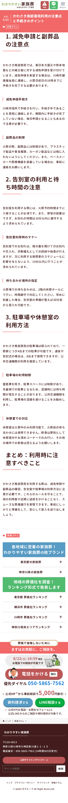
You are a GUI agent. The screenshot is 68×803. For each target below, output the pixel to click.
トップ (9, 782)
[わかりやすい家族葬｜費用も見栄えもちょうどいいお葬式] (17, 5)
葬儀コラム (12, 26)
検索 (60, 768)
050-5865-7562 (46, 683)
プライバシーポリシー (25, 782)
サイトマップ (43, 782)
